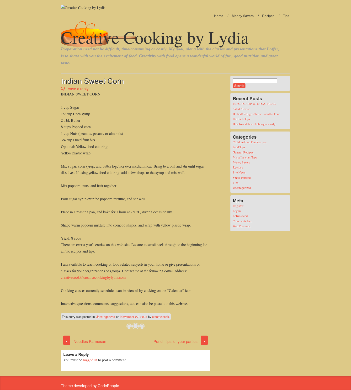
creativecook (160, 316)
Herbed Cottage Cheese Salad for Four (256, 114)
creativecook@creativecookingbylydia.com (93, 277)
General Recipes (243, 152)
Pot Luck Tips (241, 119)
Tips (286, 16)
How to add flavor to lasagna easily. (254, 124)
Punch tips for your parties (179, 341)
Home (218, 16)
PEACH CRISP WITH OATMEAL (254, 103)
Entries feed (240, 216)
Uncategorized (105, 316)
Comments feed (242, 221)
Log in (237, 211)
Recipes (268, 16)
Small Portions (242, 177)
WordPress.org (241, 226)
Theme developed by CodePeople (90, 385)
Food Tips (239, 147)
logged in (90, 359)
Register (238, 206)
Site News (239, 172)
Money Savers (243, 16)
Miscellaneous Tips (245, 157)
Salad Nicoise (241, 109)
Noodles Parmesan (86, 341)
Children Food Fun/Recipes (249, 142)
